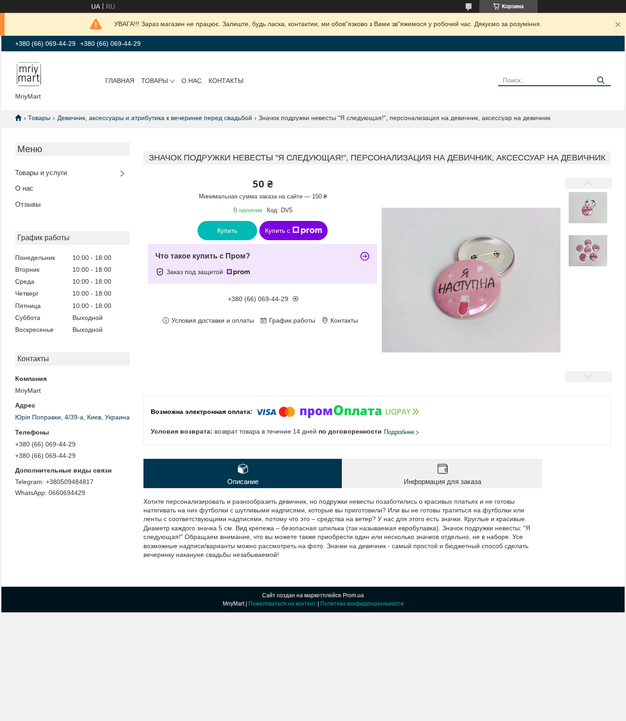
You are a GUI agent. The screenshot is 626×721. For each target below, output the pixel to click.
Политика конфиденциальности (362, 603)
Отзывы (28, 204)
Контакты (226, 80)
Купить (227, 230)
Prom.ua (353, 595)
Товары (154, 80)
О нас (191, 80)
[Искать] (600, 80)
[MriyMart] (29, 73)
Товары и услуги (41, 172)
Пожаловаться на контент (282, 603)
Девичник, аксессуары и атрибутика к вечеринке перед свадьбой (154, 118)
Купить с (277, 230)
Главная (119, 80)
